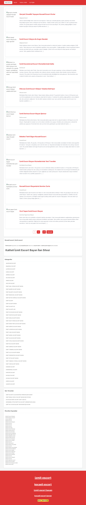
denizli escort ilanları (10, 429)
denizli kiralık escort (10, 437)
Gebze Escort (10, 280)
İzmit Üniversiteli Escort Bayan (15, 355)
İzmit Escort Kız (10, 306)
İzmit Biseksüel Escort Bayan (14, 295)
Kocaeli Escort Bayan (12, 378)
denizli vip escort (9, 443)
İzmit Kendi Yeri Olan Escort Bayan (15, 323)
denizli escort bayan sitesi (11, 462)
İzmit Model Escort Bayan (13, 335)
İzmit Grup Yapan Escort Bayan (14, 320)
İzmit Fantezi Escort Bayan (13, 315)
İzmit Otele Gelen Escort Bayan (15, 341)
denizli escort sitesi (9, 440)
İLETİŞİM (31, 2)
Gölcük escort (10, 283)
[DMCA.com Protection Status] (43, 501)
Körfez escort (10, 381)
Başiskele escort (11, 266)
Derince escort (22, 117)
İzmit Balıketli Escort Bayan (14, 292)
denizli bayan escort (10, 417)
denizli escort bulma (10, 454)
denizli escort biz (9, 464)
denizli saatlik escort (10, 436)
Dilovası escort (22, 92)
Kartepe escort (10, 372)
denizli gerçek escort (10, 460)
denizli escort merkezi (10, 448)
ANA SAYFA (8, 2)
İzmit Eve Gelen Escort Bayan (14, 312)
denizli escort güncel (10, 451)
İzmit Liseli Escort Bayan (13, 332)
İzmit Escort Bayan (11, 303)
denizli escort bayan (10, 416)
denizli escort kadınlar (10, 433)
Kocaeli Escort (22, 140)
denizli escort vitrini (10, 461)
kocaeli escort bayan (43, 496)
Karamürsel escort (11, 369)
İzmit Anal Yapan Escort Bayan (26, 215)
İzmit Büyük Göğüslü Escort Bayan (16, 297)
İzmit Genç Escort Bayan (13, 318)
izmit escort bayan (43, 490)
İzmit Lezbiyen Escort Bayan (14, 329)
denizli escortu (8, 427)
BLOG (15, 2)
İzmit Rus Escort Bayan (12, 343)
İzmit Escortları (10, 309)
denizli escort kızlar (10, 431)
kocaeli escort (43, 484)
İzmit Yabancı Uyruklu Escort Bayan (16, 361)
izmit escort (43, 477)
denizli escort (8, 420)
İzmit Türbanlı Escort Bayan (14, 349)
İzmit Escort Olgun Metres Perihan (16, 394)
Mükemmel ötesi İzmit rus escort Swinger (18, 402)
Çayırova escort (10, 269)
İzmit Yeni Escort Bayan (12, 364)
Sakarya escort (10, 384)
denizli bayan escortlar (10, 444)
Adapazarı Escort (23, 18)
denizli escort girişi (9, 450)
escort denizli (8, 419)
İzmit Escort (22, 67)
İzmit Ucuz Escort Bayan (13, 352)
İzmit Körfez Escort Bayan (13, 326)
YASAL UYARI (23, 2)
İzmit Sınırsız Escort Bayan (13, 346)
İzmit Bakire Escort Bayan (25, 165)
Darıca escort (10, 272)
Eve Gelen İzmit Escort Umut (14, 399)
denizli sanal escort (10, 430)
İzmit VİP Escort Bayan (12, 358)
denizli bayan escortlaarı (11, 447)
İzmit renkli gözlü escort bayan (15, 397)
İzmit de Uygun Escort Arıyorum (15, 404)
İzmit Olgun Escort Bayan (13, 338)
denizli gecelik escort (10, 434)
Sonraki (50, 232)
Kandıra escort (10, 366)
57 (44, 232)
